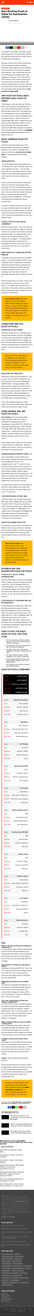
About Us (4, 1294)
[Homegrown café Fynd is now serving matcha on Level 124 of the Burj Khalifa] (5, 1117)
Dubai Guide (5, 1309)
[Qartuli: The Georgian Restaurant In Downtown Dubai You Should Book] (5, 1125)
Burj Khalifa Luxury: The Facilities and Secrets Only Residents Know (20, 1132)
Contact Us (5, 1301)
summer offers (6, 1270)
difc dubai (28, 1268)
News (20, 1309)
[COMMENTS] (26, 47)
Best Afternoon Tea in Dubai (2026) (12, 1141)
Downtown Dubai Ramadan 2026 (10, 1282)
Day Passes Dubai (14, 1280)
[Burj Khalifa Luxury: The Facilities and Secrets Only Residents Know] (5, 1132)
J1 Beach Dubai (24, 1282)
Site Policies (5, 1297)
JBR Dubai (5, 1103)
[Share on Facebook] (7, 47)
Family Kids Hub (19, 1256)
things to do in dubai (18, 1270)
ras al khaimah (6, 1268)
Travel (30, 1309)
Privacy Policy (5, 1296)
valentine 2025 (18, 1258)
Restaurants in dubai (8, 1256)
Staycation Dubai (23, 1103)
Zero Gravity (6, 417)
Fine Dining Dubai (6, 1263)
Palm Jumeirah (13, 1103)
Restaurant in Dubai (7, 1254)
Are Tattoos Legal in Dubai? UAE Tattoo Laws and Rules (16, 1143)
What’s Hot (14, 1309)
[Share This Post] (11, 47)
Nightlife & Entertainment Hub (10, 1273)
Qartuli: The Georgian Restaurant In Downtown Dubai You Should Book (21, 1125)
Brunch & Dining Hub (7, 1266)
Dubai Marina (27, 1102)
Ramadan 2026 (5, 1275)
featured (17, 1254)
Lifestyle (13, 1311)
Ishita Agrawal (14, 20)
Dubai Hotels (18, 1266)
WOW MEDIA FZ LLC (21, 1201)
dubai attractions (16, 1275)
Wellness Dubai (24, 1277)
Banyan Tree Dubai (7, 1285)
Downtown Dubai (16, 1102)
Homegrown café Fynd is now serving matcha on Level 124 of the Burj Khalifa (21, 1117)
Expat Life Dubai (16, 1261)
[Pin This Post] (18, 47)
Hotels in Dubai (6, 1261)
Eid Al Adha (5, 1280)
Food (25, 1309)
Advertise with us (7, 1299)
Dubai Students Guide (18, 1268)
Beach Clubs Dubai (7, 1258)
